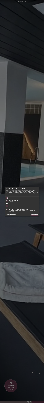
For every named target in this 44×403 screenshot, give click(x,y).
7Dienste (11, 206)
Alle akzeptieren (34, 214)
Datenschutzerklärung (18, 195)
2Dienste (11, 204)
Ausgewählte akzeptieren (11, 214)
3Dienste (11, 198)
